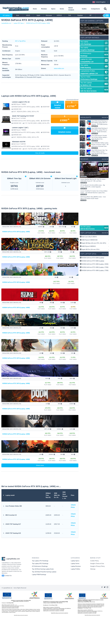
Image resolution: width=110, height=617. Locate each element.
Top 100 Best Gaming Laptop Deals (43, 569)
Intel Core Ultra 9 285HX (95, 236)
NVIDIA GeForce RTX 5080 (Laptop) (93, 261)
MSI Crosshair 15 (11, 515)
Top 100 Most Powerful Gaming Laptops (44, 572)
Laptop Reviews (76, 566)
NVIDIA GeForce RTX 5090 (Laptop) (93, 257)
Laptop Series (75, 563)
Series (62, 9)
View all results (40, 153)
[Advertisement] (40, 31)
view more (104, 117)
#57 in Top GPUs (20, 41)
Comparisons (95, 9)
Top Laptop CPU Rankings (40, 561)
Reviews (44, 9)
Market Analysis (71, 9)
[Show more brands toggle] (107, 15)
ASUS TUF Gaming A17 (13, 524)
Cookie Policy (94, 561)
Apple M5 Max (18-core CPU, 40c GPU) (95, 243)
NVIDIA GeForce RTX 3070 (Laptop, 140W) (38, 23)
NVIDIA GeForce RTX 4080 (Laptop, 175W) (95, 270)
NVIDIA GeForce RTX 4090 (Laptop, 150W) (95, 264)
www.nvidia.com (59, 68)
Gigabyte (80, 15)
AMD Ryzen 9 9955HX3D (95, 240)
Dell (69, 15)
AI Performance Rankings (40, 566)
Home (35, 9)
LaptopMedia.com (6, 23)
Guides (84, 9)
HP (90, 15)
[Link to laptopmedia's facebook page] (102, 587)
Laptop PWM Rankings (39, 574)
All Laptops (6, 15)
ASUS (28, 15)
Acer (17, 15)
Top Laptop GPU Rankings (40, 563)
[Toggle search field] (105, 9)
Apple (38, 15)
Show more (40, 465)
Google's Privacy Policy (97, 566)
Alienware (49, 15)
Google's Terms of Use (97, 563)
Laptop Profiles (75, 569)
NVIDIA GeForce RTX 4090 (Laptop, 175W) (95, 267)
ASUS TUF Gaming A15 (13, 533)
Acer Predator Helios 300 (14, 506)
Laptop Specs (75, 561)
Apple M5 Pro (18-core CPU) (95, 249)
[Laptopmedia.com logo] (16, 9)
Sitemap (92, 569)
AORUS (59, 15)
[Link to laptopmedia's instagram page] (107, 587)
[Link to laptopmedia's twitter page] (105, 587)
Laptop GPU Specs (18, 23)
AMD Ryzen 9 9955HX (95, 246)
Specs (53, 9)
